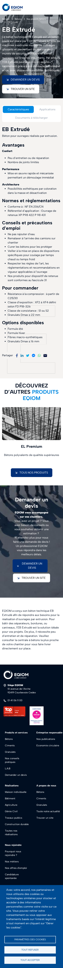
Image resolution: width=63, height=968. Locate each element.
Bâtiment (10, 798)
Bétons (18, 19)
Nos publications (45, 739)
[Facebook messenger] (33, 355)
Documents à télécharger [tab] (31, 117)
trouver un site (34, 578)
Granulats (10, 751)
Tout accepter (30, 960)
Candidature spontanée (12, 876)
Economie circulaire (47, 745)
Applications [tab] (47, 109)
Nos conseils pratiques (12, 760)
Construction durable (17, 824)
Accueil (5, 19)
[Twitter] (27, 355)
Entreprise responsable (49, 732)
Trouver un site (23, 89)
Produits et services (16, 732)
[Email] (45, 355)
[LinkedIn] (21, 355)
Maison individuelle (15, 792)
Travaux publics (13, 817)
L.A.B (7, 768)
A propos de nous (46, 785)
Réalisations (12, 785)
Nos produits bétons (36, 19)
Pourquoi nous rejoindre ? (13, 853)
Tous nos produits (33, 472)
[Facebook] (17, 355)
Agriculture (11, 804)
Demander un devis (16, 774)
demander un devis (32, 565)
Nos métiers (12, 861)
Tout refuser (30, 949)
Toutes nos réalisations (11, 832)
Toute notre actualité (48, 811)
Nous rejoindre (13, 845)
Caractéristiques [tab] (18, 109)
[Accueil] (15, 7)
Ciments (10, 745)
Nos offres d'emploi (16, 868)
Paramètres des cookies (30, 939)
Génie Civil (11, 811)
